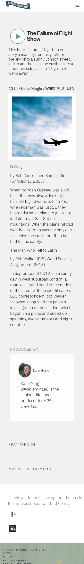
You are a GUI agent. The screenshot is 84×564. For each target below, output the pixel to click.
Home (4, 1)
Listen (8, 553)
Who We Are (11, 557)
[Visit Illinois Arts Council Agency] (13, 518)
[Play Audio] (46, 6)
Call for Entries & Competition (26, 549)
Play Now (18, 36)
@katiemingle (34, 389)
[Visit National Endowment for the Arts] (13, 532)
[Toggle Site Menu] (77, 6)
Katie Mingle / (33, 88)
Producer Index (14, 560)
